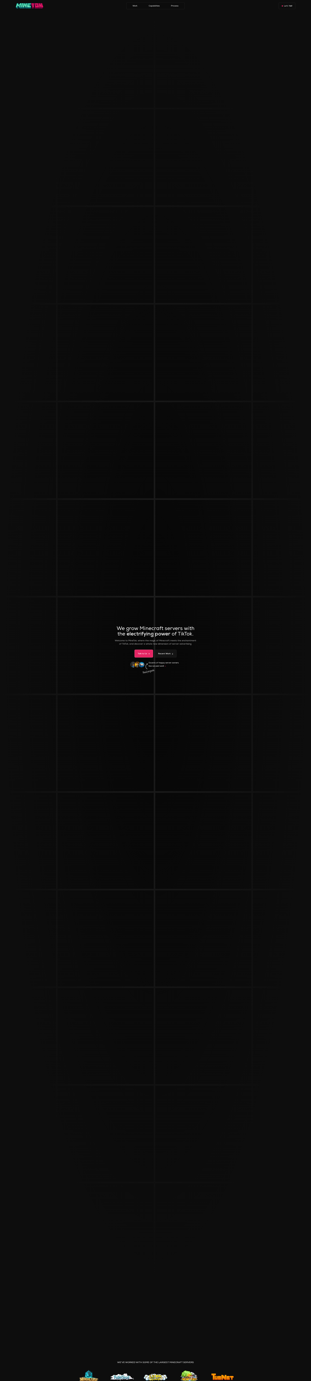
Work (135, 6)
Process (174, 6)
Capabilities (154, 6)
